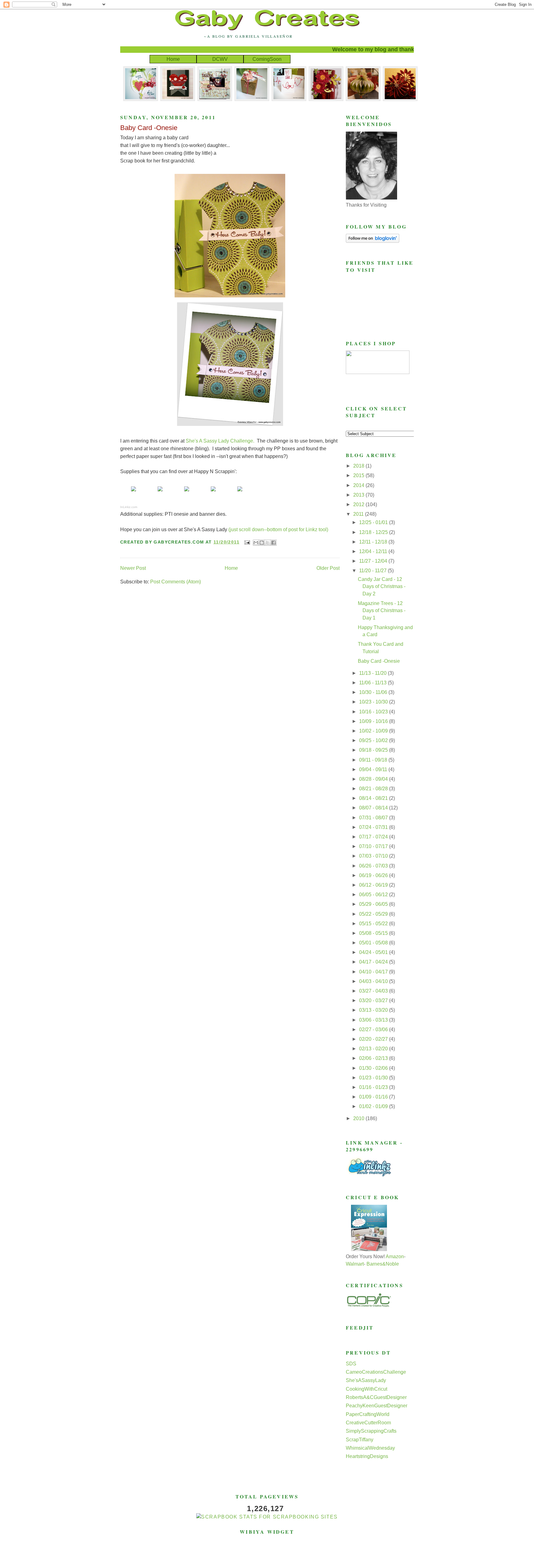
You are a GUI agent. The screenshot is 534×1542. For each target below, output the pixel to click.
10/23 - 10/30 (374, 701)
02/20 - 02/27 (374, 1039)
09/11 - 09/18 (373, 760)
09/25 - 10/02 (374, 740)
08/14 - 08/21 (374, 798)
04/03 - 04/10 (374, 981)
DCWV (220, 59)
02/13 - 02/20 (374, 1048)
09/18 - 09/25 (374, 750)
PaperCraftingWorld (367, 1414)
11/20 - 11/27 (373, 570)
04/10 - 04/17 (374, 971)
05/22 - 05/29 (374, 914)
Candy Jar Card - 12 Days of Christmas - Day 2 (381, 586)
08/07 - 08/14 (374, 807)
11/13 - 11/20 (373, 673)
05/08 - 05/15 (374, 933)
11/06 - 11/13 (373, 682)
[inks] (213, 491)
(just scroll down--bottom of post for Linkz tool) (278, 529)
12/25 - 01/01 (374, 522)
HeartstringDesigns (367, 1456)
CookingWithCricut (366, 1389)
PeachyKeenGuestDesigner (376, 1405)
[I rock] (160, 491)
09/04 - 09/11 (373, 769)
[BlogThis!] (262, 543)
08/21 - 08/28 (374, 788)
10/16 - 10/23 (374, 711)
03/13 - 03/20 (374, 1010)
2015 (359, 475)
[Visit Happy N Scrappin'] (240, 491)
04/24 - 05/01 (374, 952)
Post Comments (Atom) (175, 581)
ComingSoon (267, 59)
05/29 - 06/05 (374, 904)
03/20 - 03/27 (374, 1000)
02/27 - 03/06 (374, 1029)
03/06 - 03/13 (374, 1020)
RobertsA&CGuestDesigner (376, 1397)
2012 (359, 504)
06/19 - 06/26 (374, 875)
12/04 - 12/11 (373, 551)
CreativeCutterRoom (368, 1422)
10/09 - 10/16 (374, 721)
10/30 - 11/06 (373, 692)
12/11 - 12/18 (373, 541)
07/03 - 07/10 (374, 856)
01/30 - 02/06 (374, 1068)
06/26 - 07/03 (374, 865)
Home (173, 59)
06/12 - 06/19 (374, 885)
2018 (359, 465)
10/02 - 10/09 (374, 730)
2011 (359, 514)
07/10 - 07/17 (374, 846)
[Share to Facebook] (273, 543)
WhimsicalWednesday (370, 1448)
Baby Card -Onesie (148, 128)
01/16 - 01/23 (374, 1087)
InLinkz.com (128, 507)
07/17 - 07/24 (374, 836)
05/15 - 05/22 (374, 923)
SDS (351, 1363)
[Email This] (256, 543)
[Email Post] (247, 542)
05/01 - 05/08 (374, 942)
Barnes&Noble (383, 1264)
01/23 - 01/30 (374, 1077)
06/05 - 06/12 (374, 894)
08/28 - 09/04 (374, 779)
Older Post (328, 568)
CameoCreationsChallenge (376, 1372)
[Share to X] (268, 543)
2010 (359, 1118)
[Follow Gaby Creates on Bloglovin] (372, 241)
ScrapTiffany (359, 1439)
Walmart (355, 1264)
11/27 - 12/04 (373, 561)
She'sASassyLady (366, 1380)
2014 (359, 485)
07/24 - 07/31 (374, 827)
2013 (359, 495)
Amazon (395, 1256)
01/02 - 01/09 (374, 1106)
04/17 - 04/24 (374, 961)
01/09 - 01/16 (374, 1096)
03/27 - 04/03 (374, 991)
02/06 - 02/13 (374, 1058)
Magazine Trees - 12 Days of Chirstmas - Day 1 (381, 610)
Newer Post (133, 568)
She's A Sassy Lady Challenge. (220, 440)
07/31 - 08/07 (374, 817)
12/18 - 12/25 (374, 532)
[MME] (133, 491)
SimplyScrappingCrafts (371, 1431)
